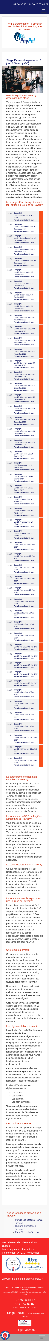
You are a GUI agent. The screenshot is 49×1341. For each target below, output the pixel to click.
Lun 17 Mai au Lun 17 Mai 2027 (26, 665)
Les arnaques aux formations (18, 1249)
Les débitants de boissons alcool (19, 1242)
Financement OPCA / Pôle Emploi (20, 1252)
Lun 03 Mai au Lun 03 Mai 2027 (26, 647)
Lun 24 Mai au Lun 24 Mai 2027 (26, 674)
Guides (6, 1246)
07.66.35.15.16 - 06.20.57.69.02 (30, 4)
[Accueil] (4, 4)
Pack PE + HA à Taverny (27, 1232)
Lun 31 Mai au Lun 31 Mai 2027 (26, 683)
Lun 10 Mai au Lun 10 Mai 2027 (26, 656)
